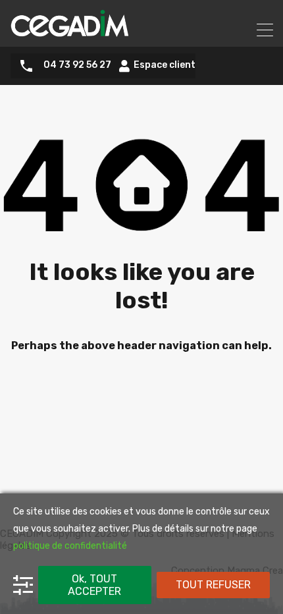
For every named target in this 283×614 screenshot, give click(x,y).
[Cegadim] (69, 31)
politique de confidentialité (70, 545)
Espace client (164, 65)
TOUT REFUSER (213, 584)
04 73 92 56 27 (77, 65)
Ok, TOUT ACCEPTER (94, 585)
